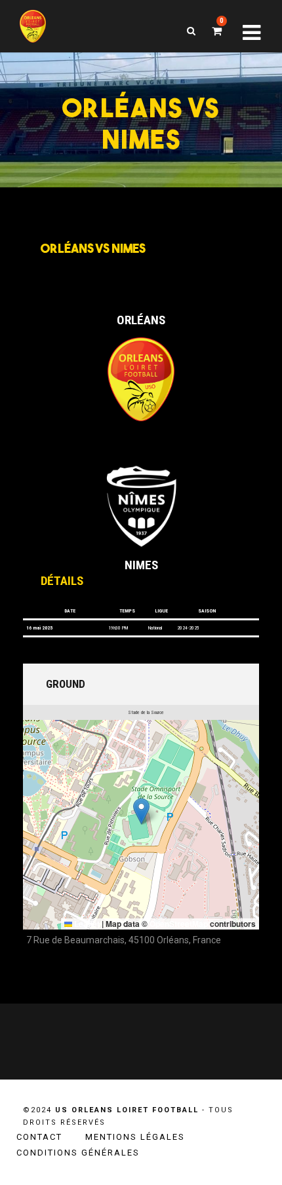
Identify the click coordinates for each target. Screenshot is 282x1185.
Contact (39, 1137)
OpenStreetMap (179, 924)
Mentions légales (135, 1137)
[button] (141, 811)
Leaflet (86, 924)
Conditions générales (78, 1152)
